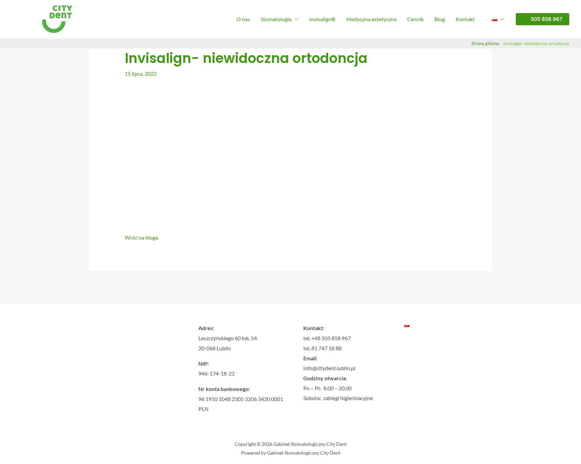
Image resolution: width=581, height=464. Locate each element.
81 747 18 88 (326, 348)
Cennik (415, 19)
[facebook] (108, 384)
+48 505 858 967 (331, 338)
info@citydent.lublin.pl (329, 368)
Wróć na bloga (141, 237)
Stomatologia (276, 19)
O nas (243, 19)
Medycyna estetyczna (371, 19)
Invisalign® (322, 19)
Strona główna (485, 43)
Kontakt (465, 19)
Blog (439, 19)
